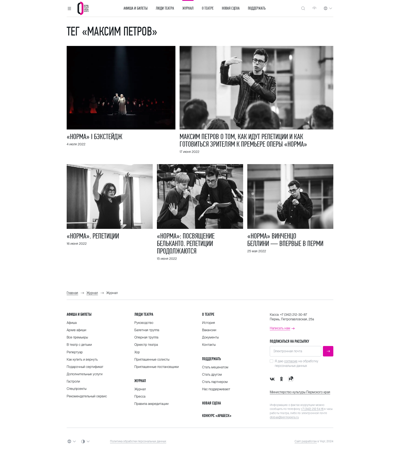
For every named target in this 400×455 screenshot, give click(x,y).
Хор (137, 352)
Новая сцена (231, 8)
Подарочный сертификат (85, 367)
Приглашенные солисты (151, 359)
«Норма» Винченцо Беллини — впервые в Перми (285, 240)
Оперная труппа (146, 337)
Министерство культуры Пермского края (300, 392)
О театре (208, 8)
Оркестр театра (146, 345)
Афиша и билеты (136, 8)
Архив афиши (76, 330)
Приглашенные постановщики (156, 367)
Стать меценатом (215, 367)
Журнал (188, 8)
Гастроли (73, 381)
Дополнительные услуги (84, 374)
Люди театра (165, 8)
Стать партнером (215, 382)
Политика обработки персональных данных (138, 441)
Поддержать (257, 8)
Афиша (72, 323)
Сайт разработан (306, 441)
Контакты (209, 345)
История (208, 323)
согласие (291, 361)
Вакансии (209, 330)
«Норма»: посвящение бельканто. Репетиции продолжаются (186, 243)
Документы (210, 337)
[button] (69, 8)
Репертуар (75, 352)
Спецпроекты (76, 389)
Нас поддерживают (216, 389)
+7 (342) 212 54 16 (312, 409)
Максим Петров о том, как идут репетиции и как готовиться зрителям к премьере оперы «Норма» (243, 140)
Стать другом (212, 374)
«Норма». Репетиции (93, 236)
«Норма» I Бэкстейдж (94, 136)
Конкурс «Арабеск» (216, 415)
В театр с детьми (79, 345)
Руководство (143, 323)
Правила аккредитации (151, 404)
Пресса (139, 396)
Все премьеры (77, 337)
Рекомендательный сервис (87, 396)
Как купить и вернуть (82, 359)
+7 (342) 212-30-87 (293, 315)
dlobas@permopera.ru (284, 417)
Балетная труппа (146, 330)
